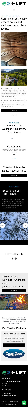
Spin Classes (14, 146)
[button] (14, 10)
